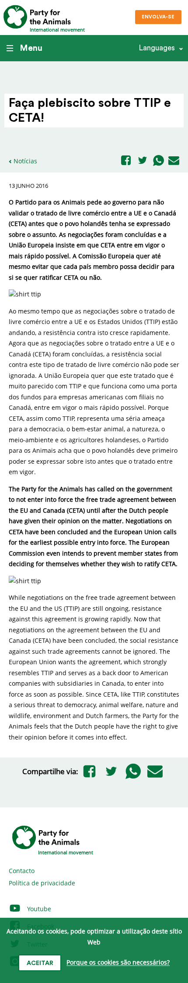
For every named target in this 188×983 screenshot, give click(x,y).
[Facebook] (126, 161)
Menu (31, 48)
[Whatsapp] (158, 161)
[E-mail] (173, 161)
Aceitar (40, 963)
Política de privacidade (42, 883)
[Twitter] (142, 161)
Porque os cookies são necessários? (118, 962)
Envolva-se (158, 16)
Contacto (22, 871)
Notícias (25, 161)
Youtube (38, 909)
